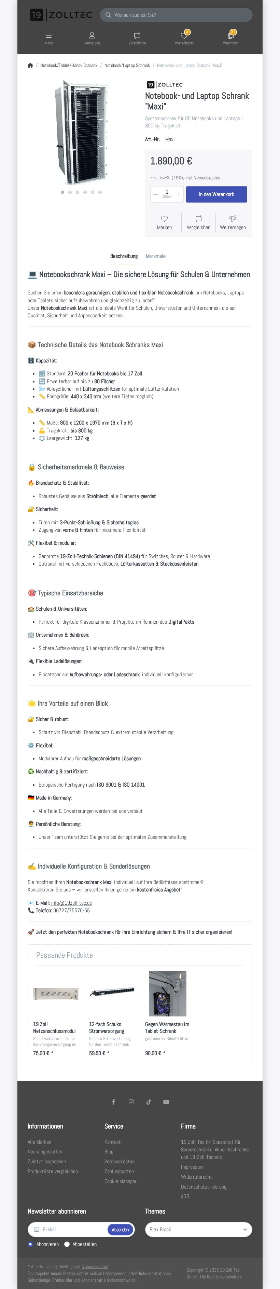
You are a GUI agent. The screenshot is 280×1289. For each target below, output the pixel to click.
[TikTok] (148, 1101)
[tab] (124, 256)
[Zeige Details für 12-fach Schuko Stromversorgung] (112, 993)
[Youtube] (166, 1101)
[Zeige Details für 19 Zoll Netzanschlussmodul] (56, 993)
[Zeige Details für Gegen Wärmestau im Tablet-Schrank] (168, 993)
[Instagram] (131, 1101)
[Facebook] (113, 1101)
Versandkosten (207, 178)
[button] (155, 194)
